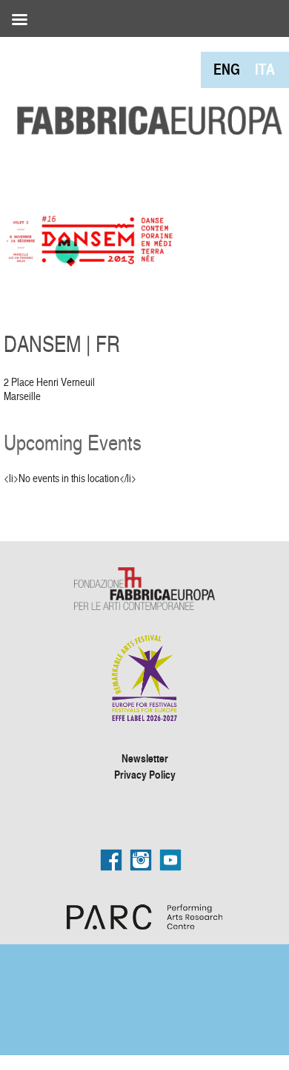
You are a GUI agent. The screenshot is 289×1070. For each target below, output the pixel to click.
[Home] (144, 87)
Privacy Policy (145, 774)
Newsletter (145, 758)
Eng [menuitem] (226, 69)
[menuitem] (227, 69)
